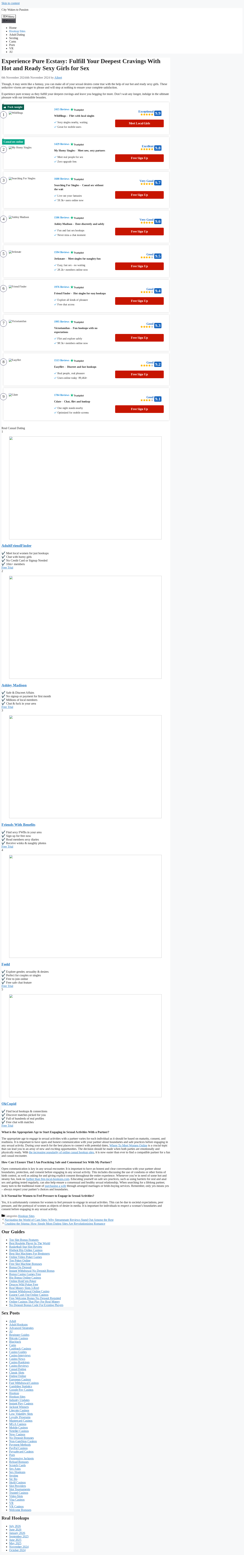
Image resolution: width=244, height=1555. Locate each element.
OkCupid (9, 1104)
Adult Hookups (18, 1324)
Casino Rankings (19, 1362)
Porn (12, 45)
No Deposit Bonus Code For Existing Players (36, 1305)
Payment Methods (20, 1444)
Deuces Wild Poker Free (23, 1284)
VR (11, 48)
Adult (12, 1321)
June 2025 (15, 1539)
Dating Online (17, 1376)
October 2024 (17, 1550)
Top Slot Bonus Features (24, 1239)
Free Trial (7, 567)
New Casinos (17, 1434)
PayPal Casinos (18, 1448)
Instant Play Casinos (21, 1403)
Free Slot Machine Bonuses (25, 1263)
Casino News (17, 1358)
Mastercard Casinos (20, 1420)
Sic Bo (13, 1479)
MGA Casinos (17, 1424)
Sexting (13, 38)
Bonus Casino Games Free (25, 1274)
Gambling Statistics (20, 1386)
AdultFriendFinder (16, 546)
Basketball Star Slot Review (25, 1246)
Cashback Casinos (20, 1348)
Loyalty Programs (19, 1417)
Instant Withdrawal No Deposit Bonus (32, 1270)
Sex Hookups (17, 1472)
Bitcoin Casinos (18, 1338)
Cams (12, 41)
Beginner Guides (19, 1334)
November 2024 (19, 1546)
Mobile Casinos (18, 1427)
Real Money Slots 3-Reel (24, 1288)
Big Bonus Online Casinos (25, 1277)
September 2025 (19, 1536)
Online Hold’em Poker (22, 1281)
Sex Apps (15, 1468)
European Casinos (20, 1379)
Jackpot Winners (19, 1407)
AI (10, 51)
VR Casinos (16, 1506)
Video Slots (16, 1496)
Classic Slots (16, 1372)
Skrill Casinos (17, 1482)
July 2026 (15, 1526)
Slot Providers (17, 1485)
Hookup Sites (17, 31)
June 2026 (15, 1529)
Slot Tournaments (19, 1489)
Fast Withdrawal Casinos (24, 1382)
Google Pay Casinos (21, 1389)
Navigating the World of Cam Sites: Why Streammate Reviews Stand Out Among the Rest (59, 1219)
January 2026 (17, 1533)
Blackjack (15, 1341)
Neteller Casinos (19, 1431)
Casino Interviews (19, 1355)
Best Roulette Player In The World (29, 1243)
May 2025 (15, 1543)
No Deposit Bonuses (21, 1437)
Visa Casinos (17, 1499)
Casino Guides (18, 1352)
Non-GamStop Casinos (23, 1441)
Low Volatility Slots (21, 1413)
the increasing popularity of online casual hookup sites (61, 1152)
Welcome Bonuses (20, 1510)
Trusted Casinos (18, 1492)
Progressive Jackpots (21, 1458)
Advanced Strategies (21, 1328)
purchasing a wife (55, 1185)
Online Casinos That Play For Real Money (34, 1301)
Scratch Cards (17, 1465)
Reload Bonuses (19, 1461)
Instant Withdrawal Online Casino (29, 1291)
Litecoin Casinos (19, 1410)
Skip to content (11, 3)
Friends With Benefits (18, 825)
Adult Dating (17, 34)
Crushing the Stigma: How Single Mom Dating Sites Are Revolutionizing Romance (55, 1223)
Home (13, 27)
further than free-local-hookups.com (47, 1179)
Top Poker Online (19, 1260)
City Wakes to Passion (15, 9)
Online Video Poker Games (25, 1257)
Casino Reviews (19, 1365)
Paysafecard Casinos (21, 1451)
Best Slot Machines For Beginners (29, 1253)
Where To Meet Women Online (128, 1145)
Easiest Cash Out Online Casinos (28, 1294)
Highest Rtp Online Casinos (25, 1250)
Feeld (6, 964)
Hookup (14, 1393)
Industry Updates (19, 1400)
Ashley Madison (14, 685)
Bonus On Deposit (20, 1267)
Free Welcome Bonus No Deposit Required (35, 1298)
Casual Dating (17, 1369)
